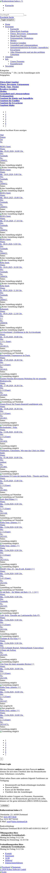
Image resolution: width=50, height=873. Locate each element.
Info (6, 59)
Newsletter (9, 66)
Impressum (9, 856)
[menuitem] (27, 5)
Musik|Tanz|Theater (18, 36)
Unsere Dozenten (17, 61)
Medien (13, 40)
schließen (4, 806)
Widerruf (8, 860)
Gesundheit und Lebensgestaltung (24, 45)
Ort (1, 139)
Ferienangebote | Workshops (21, 38)
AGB (7, 858)
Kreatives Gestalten (18, 43)
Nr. (1, 142)
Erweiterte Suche (7, 17)
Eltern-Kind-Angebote (19, 31)
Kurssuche (9, 5)
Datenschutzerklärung (14, 863)
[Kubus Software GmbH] (3, 872)
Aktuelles (9, 57)
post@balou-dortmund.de (17, 821)
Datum (3, 137)
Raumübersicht (16, 64)
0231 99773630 (10, 817)
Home (7, 24)
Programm (9, 27)
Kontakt (8, 853)
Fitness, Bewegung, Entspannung (23, 33)
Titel (2, 135)
